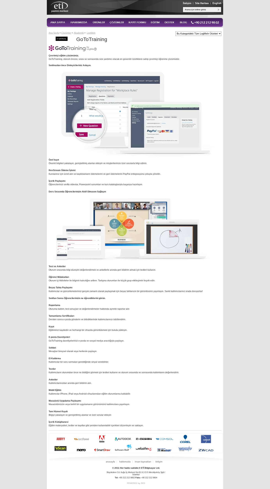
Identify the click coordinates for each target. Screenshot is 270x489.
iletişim (158, 461)
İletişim (187, 3)
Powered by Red (136, 483)
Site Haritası (202, 3)
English (217, 3)
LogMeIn (91, 33)
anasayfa (110, 461)
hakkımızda (125, 461)
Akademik (79, 33)
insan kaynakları (143, 461)
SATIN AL (62, 39)
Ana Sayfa (54, 33)
